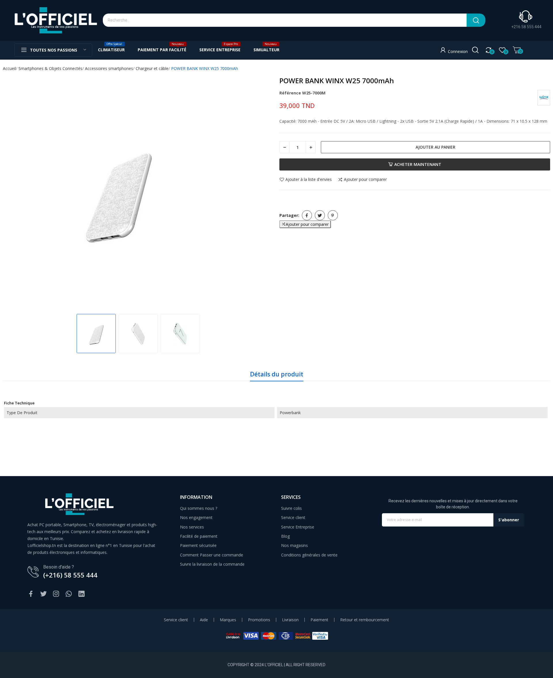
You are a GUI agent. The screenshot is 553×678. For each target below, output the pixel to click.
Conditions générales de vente (309, 555)
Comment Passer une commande (211, 555)
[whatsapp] (68, 594)
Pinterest (333, 215)
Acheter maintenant (417, 164)
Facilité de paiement (198, 536)
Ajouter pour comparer (365, 179)
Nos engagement (196, 517)
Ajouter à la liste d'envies (308, 179)
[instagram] (56, 594)
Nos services (192, 527)
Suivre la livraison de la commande (212, 564)
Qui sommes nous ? (198, 508)
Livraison (290, 620)
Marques (228, 620)
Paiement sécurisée (198, 545)
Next (263, 193)
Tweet (320, 215)
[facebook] (30, 594)
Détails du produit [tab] (276, 374)
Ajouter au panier (435, 147)
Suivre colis (291, 508)
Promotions (259, 620)
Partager (307, 215)
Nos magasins (294, 545)
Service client (293, 517)
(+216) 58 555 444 (70, 575)
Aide (204, 620)
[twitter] (43, 594)
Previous (13, 193)
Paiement (319, 620)
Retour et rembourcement (364, 620)
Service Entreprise (297, 527)
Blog (285, 536)
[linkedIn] (81, 594)
